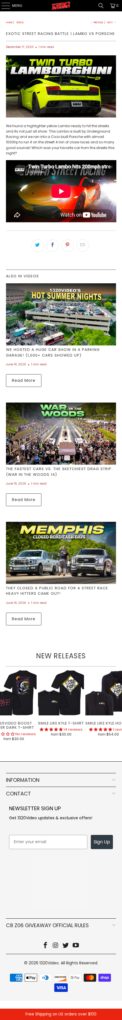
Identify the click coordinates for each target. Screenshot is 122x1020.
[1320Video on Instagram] (55, 946)
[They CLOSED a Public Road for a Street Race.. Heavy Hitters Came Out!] (61, 553)
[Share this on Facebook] (53, 245)
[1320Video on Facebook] (45, 946)
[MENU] (3, 5)
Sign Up (102, 842)
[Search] (101, 5)
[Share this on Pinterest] (68, 245)
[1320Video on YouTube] (76, 946)
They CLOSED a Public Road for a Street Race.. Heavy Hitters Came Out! (58, 590)
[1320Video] (61, 5)
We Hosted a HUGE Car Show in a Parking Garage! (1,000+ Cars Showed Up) (53, 352)
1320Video (49, 963)
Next (110, 22)
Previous (98, 22)
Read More (23, 380)
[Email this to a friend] (83, 245)
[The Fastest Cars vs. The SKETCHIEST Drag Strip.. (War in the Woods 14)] (61, 434)
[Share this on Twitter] (37, 245)
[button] (51, 729)
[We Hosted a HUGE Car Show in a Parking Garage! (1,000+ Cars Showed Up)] (61, 314)
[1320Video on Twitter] (66, 946)
